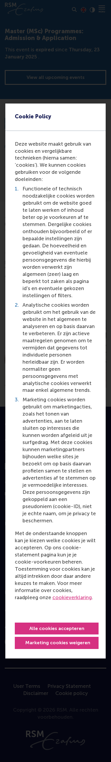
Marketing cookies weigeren (57, 642)
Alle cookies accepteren (56, 628)
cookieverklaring (72, 597)
